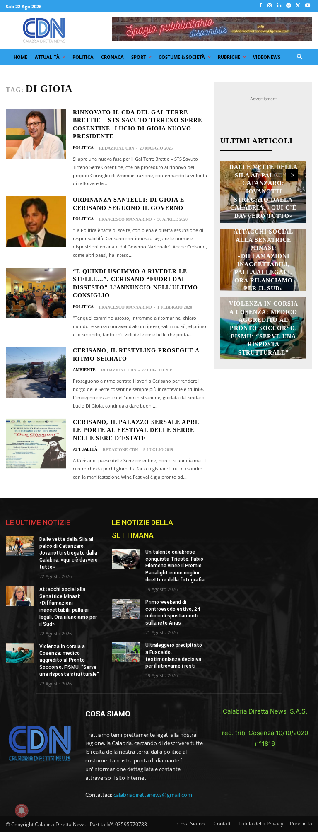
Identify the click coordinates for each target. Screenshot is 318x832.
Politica (83, 148)
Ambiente (84, 370)
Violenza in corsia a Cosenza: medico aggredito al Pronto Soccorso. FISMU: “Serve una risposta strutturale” (263, 328)
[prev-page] (277, 175)
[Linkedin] (279, 6)
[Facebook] (260, 6)
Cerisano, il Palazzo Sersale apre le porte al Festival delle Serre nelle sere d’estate (136, 430)
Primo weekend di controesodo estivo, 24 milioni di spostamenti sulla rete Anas (172, 612)
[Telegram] (289, 6)
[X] (298, 6)
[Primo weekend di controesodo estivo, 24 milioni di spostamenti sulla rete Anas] (126, 609)
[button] (300, 57)
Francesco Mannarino (125, 219)
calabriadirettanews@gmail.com (152, 794)
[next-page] (292, 175)
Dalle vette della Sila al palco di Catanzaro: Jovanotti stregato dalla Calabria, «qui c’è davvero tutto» (263, 191)
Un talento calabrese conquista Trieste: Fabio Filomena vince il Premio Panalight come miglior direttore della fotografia (175, 566)
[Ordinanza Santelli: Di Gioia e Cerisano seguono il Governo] (36, 221)
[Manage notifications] (21, 810)
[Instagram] (270, 6)
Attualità (85, 449)
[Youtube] (307, 6)
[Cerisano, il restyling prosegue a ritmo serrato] (36, 372)
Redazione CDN (116, 148)
